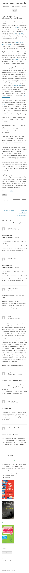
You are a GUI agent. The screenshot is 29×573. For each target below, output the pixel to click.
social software (16, 199)
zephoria (8, 201)
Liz (15, 33)
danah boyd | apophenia (14, 3)
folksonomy (15, 27)
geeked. (10, 373)
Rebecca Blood (18, 85)
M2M (11, 191)
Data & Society (10, 468)
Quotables (4, 559)
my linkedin (7, 477)
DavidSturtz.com (12, 401)
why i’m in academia (8, 210)
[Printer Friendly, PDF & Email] (4, 195)
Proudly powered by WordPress (8, 570)
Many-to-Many (12, 228)
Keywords (15, 59)
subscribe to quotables (7, 560)
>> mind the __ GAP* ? (14, 427)
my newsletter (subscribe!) (11, 473)
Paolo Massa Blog (13, 288)
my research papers (9, 475)
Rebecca (20, 33)
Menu (14, 10)
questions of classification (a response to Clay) (22, 213)
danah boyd (10, 464)
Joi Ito (9, 316)
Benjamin (4, 104)
